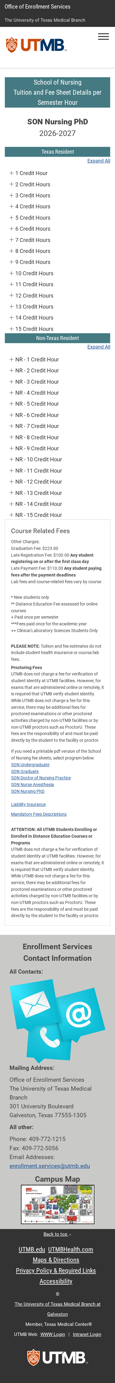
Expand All (98, 161)
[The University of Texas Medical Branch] (36, 47)
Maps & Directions (56, 1260)
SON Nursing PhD (27, 791)
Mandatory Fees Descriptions (39, 814)
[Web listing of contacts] (57, 1021)
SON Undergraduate (30, 764)
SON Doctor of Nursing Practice (41, 777)
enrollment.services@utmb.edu (50, 1165)
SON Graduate (25, 771)
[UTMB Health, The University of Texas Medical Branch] (57, 1359)
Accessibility (56, 1281)
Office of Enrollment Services (38, 6)
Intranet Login (87, 1334)
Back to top (56, 1234)
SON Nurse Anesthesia (32, 784)
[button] (103, 36)
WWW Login (52, 1334)
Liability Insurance (28, 804)
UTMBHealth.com (70, 1249)
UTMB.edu (32, 1249)
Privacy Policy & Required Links (56, 1270)
